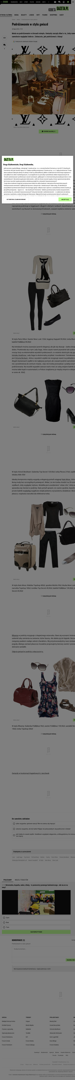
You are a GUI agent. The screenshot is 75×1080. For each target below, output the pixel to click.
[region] (37, 179)
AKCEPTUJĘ (65, 199)
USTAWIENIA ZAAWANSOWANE (16, 199)
